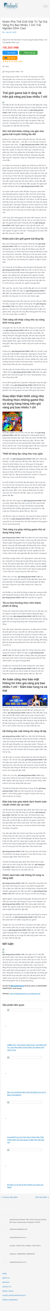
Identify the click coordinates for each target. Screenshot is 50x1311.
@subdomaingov (17, 986)
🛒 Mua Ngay (10, 53)
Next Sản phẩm (42, 1197)
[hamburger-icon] (45, 6)
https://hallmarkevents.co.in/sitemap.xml (25, 993)
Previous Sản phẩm (9, 1197)
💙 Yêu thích (10, 58)
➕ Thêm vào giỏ (28, 53)
